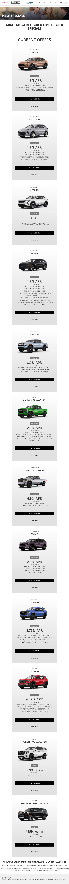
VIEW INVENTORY (34, 99)
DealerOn (14, 879)
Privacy (22, 879)
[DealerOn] (6, 877)
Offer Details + (35, 106)
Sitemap (18, 879)
